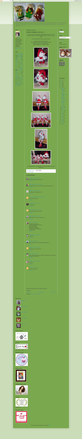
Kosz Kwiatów (31, 209)
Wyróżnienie (17, 85)
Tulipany (19, 81)
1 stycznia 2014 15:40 (34, 253)
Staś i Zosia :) (23, 323)
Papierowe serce (17, 73)
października (63, 108)
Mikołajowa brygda (63, 102)
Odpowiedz (31, 187)
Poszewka (21, 78)
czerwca (62, 114)
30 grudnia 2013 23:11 (35, 241)
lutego (62, 120)
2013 (61, 86)
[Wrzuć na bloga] (37, 170)
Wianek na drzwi (19, 83)
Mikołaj (32, 171)
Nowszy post (29, 292)
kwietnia (62, 117)
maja (62, 116)
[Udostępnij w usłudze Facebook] (39, 170)
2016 (61, 82)
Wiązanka (16, 84)
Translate (63, 40)
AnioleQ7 (30, 261)
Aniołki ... (62, 103)
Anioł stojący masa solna (19, 53)
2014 (61, 85)
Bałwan (16, 61)
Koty (18, 67)
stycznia (62, 121)
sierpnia (62, 112)
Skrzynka (21, 79)
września (62, 110)
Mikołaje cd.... (63, 105)
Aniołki (19, 56)
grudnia (62, 88)
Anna (30, 222)
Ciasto (21, 63)
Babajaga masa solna (18, 60)
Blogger (49, 425)
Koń (16, 67)
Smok (17, 80)
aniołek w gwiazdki (24, 306)
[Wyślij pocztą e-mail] (36, 170)
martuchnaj (31, 203)
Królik (30, 171)
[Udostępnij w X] (38, 170)
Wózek (21, 84)
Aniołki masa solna (19, 57)
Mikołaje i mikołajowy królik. (63, 98)
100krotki (30, 190)
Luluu (30, 241)
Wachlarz (18, 82)
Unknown (30, 247)
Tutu (22, 81)
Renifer (18, 79)
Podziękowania (17, 76)
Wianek (22, 82)
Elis (29, 253)
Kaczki (21, 66)
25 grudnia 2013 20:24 (35, 222)
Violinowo (30, 234)
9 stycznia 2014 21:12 (36, 267)
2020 (61, 79)
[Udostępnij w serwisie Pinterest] (40, 170)
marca (62, 119)
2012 (61, 123)
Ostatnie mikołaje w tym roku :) (63, 90)
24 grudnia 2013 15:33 (38, 209)
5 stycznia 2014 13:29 (36, 261)
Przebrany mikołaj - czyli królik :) (63, 94)
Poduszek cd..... (23, 300)
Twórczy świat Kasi (32, 184)
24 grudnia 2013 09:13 (40, 184)
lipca (62, 113)
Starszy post (53, 292)
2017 (61, 81)
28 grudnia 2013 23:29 (36, 234)
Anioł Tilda (20, 54)
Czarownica (17, 64)
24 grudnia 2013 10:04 (36, 190)
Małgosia (18, 37)
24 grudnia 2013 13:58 (37, 203)
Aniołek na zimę (63, 100)
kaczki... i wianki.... (24, 312)
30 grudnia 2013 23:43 (36, 247)
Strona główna (41, 292)
